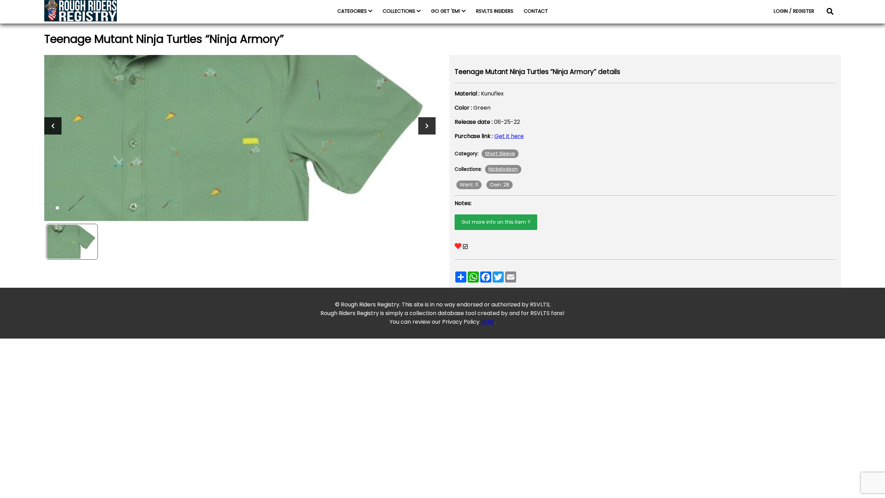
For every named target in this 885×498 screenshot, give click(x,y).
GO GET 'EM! (446, 11)
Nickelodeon (503, 169)
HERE (487, 322)
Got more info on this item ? (496, 222)
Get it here (509, 136)
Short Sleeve (500, 153)
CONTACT (536, 11)
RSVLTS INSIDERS (494, 11)
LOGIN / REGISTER (794, 11)
